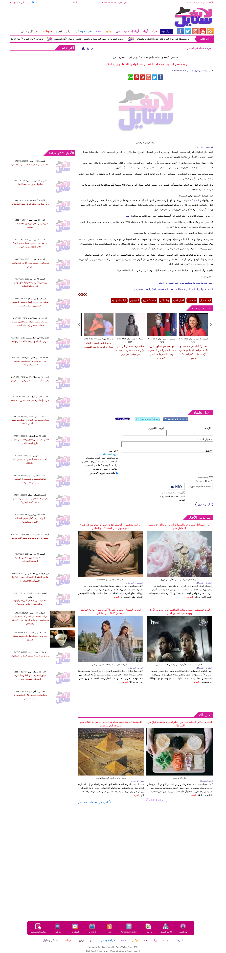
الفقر (128, 216)
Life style (191, 300)
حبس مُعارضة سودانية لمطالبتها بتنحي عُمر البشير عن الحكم (185, 283)
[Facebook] (175, 420)
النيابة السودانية (119, 300)
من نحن (148, 932)
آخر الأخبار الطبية (157, 800)
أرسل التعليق (204, 504)
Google (13, 2)
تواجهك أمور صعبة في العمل (30, 184)
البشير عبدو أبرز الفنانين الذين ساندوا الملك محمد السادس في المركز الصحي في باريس (173, 289)
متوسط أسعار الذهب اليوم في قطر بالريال (30, 380)
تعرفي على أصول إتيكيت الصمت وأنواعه (30, 341)
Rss (110, 932)
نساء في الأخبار (195, 48)
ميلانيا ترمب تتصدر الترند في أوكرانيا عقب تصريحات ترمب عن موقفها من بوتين (130, 350)
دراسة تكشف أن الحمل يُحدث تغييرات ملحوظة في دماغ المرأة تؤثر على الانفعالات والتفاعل (30, 620)
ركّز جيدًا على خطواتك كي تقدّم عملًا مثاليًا (30, 204)
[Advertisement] (91, 17)
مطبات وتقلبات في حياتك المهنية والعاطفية (30, 164)
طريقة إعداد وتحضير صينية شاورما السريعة (30, 400)
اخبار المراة (178, 300)
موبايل (58, 932)
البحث (74, 2)
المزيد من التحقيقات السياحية (94, 802)
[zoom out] (92, 48)
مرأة (208, 48)
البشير (197, 200)
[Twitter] (147, 420)
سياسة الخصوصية (38, 932)
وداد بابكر (164, 300)
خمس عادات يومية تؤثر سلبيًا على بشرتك (29, 538)
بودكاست (183, 932)
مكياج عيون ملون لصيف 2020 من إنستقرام (30, 655)
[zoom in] (83, 48)
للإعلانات (92, 932)
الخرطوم (134, 300)
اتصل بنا (75, 932)
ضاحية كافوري (149, 300)
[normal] (87, 48)
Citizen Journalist (129, 932)
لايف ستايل (26, 2)
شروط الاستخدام (110, 454)
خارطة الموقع (166, 932)
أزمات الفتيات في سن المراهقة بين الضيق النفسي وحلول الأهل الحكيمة (101, 39)
